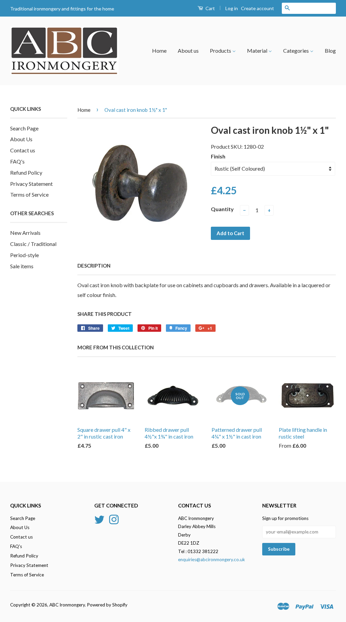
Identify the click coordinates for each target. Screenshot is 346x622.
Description (93, 266)
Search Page (24, 128)
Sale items (21, 266)
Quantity (222, 209)
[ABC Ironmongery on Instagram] (114, 518)
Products (221, 50)
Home (159, 50)
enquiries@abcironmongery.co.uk (211, 559)
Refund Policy (26, 172)
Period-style (24, 255)
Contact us (22, 150)
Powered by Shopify (107, 604)
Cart (209, 8)
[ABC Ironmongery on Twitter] (99, 518)
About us (188, 50)
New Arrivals (25, 232)
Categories (296, 50)
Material (257, 50)
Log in (231, 8)
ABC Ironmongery (67, 604)
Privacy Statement (31, 183)
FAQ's (17, 161)
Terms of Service (29, 194)
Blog (330, 50)
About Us (21, 139)
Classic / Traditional (33, 244)
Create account (257, 8)
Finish (218, 156)
